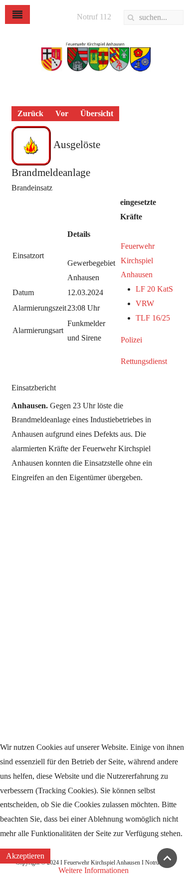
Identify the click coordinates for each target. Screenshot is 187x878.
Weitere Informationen (93, 870)
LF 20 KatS (154, 289)
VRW (145, 303)
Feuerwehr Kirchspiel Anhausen (138, 260)
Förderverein (24, 688)
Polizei (131, 340)
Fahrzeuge (20, 649)
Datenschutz (23, 578)
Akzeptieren (25, 856)
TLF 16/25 (153, 318)
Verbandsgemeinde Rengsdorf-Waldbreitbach (75, 540)
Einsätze (17, 630)
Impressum (21, 559)
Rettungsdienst (144, 361)
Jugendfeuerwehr (31, 668)
